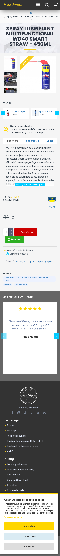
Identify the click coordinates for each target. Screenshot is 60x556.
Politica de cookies (13, 517)
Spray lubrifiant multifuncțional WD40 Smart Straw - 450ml (26, 279)
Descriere (12, 140)
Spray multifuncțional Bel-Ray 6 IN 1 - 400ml (47, 111)
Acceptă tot (29, 526)
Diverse (7, 285)
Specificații (32, 140)
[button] (10, 56)
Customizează (29, 536)
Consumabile (21, 285)
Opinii (49, 140)
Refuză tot (29, 546)
